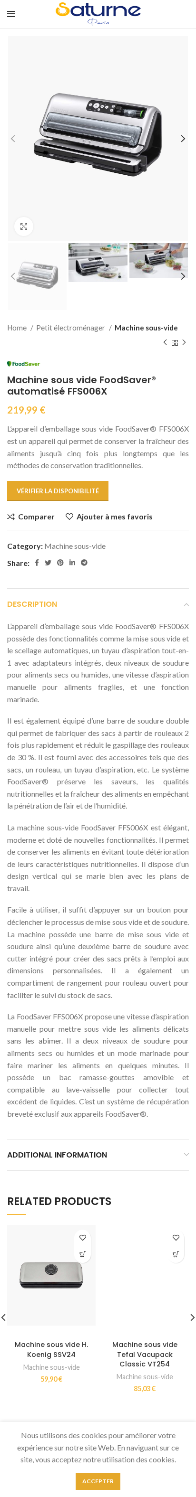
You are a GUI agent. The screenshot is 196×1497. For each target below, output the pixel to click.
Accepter (98, 1481)
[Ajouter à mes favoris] (82, 1238)
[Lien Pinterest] (60, 562)
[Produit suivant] (184, 343)
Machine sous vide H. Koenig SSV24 (51, 1349)
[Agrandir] (23, 226)
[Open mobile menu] (11, 14)
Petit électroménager (71, 327)
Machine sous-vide (146, 327)
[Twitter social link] (48, 562)
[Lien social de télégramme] (84, 562)
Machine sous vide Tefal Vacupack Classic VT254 (144, 1354)
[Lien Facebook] (37, 562)
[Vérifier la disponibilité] (82, 1254)
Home (17, 327)
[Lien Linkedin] (72, 562)
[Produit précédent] (165, 343)
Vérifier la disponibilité (58, 491)
